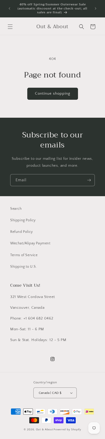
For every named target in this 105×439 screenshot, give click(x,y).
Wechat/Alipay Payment (30, 243)
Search (16, 209)
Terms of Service (24, 255)
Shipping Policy (23, 220)
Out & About (44, 429)
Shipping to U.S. (23, 267)
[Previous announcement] (9, 8)
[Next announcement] (95, 8)
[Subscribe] (89, 180)
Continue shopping (52, 93)
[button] (10, 26)
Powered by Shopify (67, 429)
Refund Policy (21, 232)
